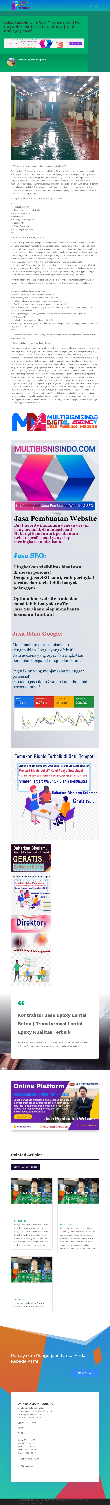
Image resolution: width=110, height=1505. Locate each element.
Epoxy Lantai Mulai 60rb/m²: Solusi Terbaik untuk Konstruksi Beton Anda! (31, 1291)
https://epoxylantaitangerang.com (41, 1433)
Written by (24, 59)
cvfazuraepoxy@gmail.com (35, 1427)
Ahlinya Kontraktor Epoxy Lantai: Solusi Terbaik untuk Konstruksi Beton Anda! (31, 1213)
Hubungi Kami (85, 1373)
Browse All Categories (25, 1167)
